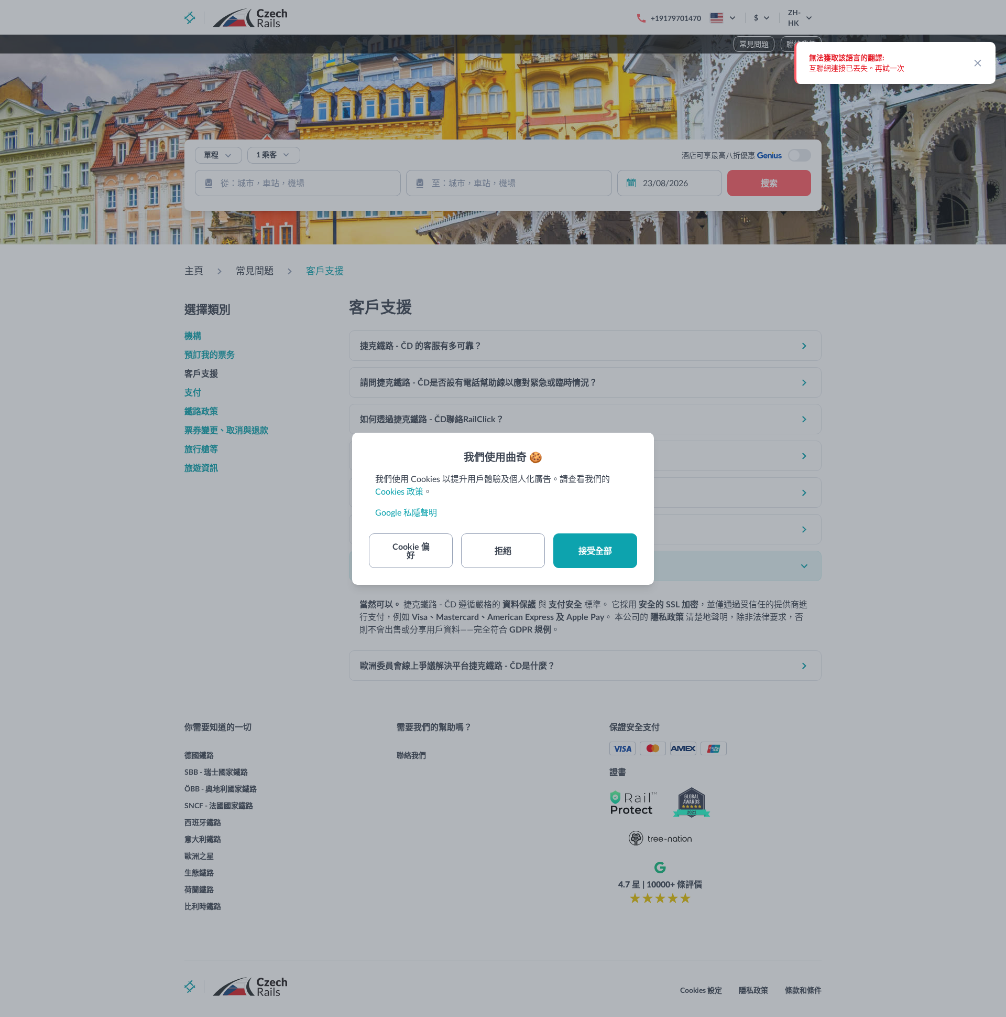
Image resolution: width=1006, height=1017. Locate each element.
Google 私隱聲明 (406, 512)
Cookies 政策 (399, 491)
